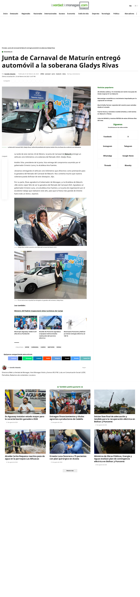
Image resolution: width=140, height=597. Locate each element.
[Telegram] (14, 6)
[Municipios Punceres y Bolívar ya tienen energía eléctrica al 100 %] (75, 322)
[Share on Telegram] (33, 81)
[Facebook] (3, 6)
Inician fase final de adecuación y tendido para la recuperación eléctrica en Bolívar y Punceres (114, 419)
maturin (58, 74)
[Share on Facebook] (13, 81)
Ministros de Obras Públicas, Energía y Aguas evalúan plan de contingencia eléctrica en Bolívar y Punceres (113, 459)
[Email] (4, 197)
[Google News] (9, 6)
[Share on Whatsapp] (21, 81)
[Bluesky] (21, 6)
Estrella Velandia (9, 74)
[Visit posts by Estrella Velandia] (4, 367)
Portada (4, 48)
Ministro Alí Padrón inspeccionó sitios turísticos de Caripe (38, 311)
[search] (127, 6)
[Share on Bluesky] (4, 192)
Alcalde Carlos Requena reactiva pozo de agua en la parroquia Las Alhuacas (25, 457)
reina (64, 74)
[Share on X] (17, 81)
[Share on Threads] (38, 81)
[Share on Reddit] (29, 81)
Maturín (68, 154)
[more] (136, 13)
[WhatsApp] (16, 6)
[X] (6, 6)
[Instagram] (11, 6)
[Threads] (19, 6)
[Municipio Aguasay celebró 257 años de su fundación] (25, 322)
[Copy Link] (42, 81)
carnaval (47, 74)
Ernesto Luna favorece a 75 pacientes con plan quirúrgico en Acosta (68, 457)
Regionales (8, 51)
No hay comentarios (73, 74)
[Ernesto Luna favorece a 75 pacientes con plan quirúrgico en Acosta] (70, 441)
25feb (42, 74)
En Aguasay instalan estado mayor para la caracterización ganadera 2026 (24, 417)
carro (53, 74)
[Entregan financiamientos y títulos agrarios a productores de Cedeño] (70, 402)
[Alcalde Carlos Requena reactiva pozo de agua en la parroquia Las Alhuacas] (25, 441)
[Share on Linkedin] (25, 81)
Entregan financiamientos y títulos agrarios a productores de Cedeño (67, 417)
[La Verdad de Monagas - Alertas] (70, 5)
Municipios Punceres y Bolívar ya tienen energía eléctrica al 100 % (74, 334)
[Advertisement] (70, 30)
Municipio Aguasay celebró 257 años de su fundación (25, 333)
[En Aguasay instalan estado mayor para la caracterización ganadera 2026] (25, 402)
